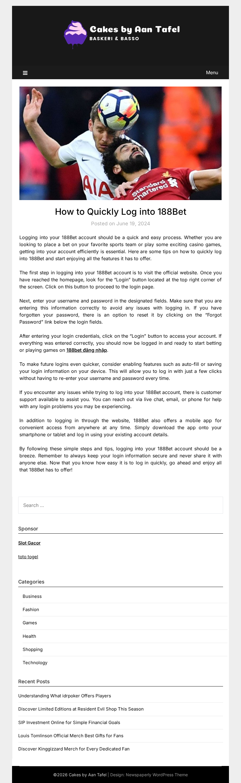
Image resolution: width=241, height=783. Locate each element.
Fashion (31, 609)
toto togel (28, 556)
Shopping (33, 649)
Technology (35, 662)
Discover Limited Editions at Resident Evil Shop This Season (81, 709)
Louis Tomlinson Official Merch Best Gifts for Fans (70, 735)
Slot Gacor (29, 543)
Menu (212, 72)
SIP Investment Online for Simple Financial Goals (69, 722)
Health (29, 636)
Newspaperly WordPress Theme (157, 774)
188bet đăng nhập (86, 350)
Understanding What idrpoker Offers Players (64, 696)
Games (30, 622)
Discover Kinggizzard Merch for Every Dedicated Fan (74, 749)
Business (32, 596)
